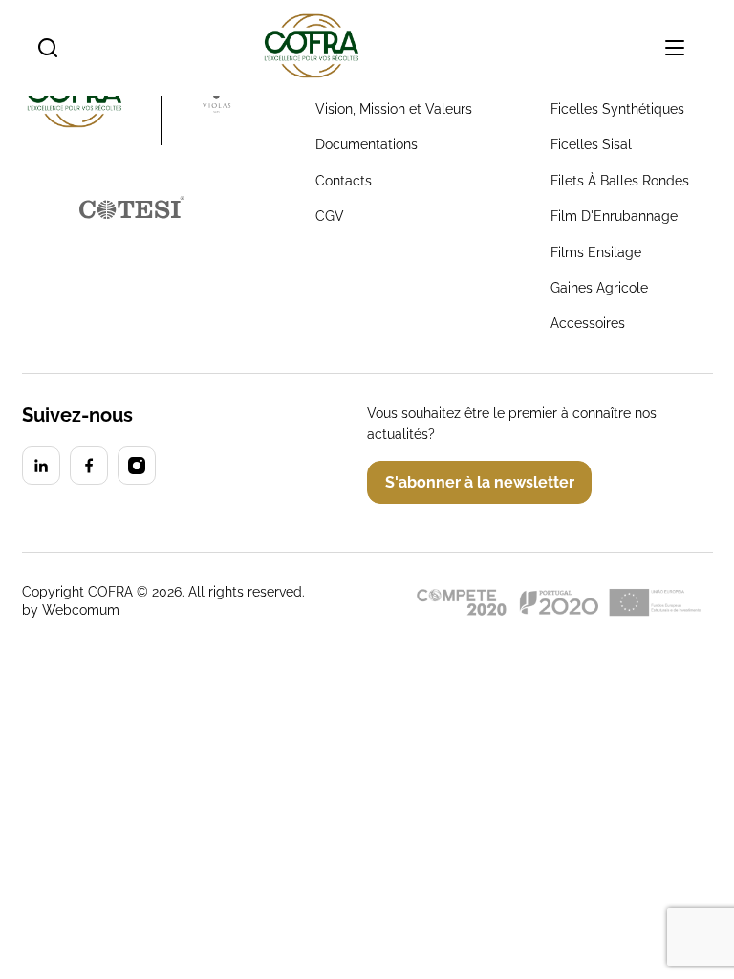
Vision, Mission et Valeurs (393, 109)
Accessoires (587, 323)
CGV (329, 216)
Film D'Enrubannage (614, 216)
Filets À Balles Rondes (619, 180)
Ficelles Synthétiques (617, 109)
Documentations (366, 144)
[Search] (48, 48)
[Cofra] (92, 97)
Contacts (343, 180)
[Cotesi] (41, 465)
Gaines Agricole (599, 287)
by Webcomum (70, 610)
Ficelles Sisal (591, 144)
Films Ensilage (595, 252)
